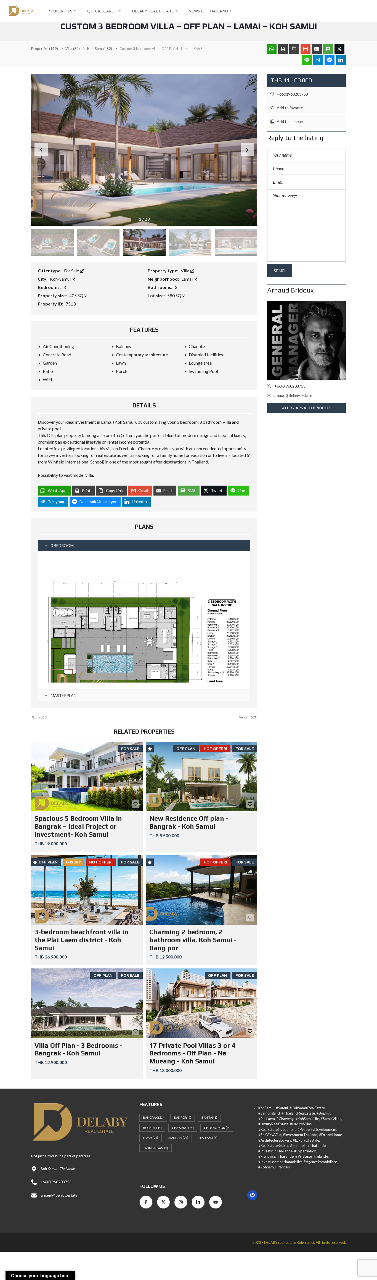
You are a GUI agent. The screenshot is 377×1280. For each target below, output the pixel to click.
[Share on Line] (307, 60)
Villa (185, 270)
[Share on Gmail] (305, 49)
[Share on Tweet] (339, 49)
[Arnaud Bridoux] (306, 340)
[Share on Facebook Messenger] (329, 60)
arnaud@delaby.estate (293, 395)
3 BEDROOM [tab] (62, 545)
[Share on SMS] (328, 49)
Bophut (152, 1127)
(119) (44, 48)
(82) (72, 48)
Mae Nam (178, 1137)
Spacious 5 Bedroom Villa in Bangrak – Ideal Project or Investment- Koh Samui (78, 826)
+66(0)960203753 (292, 94)
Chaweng (183, 1127)
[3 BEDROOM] (144, 620)
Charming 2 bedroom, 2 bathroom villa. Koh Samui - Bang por (193, 940)
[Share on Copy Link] (294, 49)
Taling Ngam (155, 1148)
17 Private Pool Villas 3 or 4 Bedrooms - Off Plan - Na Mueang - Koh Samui (192, 1053)
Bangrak (153, 1117)
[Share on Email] (317, 49)
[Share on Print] (283, 49)
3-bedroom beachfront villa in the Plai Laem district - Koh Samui (81, 940)
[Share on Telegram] (318, 60)
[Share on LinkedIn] (341, 60)
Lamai (187, 278)
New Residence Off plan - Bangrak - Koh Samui (188, 822)
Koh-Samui (60, 278)
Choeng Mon (217, 1127)
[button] (247, 149)
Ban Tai (209, 1117)
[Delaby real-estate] (21, 11)
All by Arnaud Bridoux (306, 407)
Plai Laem (207, 1137)
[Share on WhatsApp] (272, 49)
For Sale (72, 270)
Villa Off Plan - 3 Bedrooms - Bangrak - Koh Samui (78, 1049)
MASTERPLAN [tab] (63, 695)
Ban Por (182, 1117)
